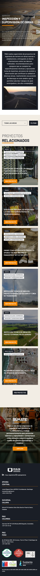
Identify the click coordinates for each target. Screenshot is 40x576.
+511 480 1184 (6, 544)
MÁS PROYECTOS (20, 392)
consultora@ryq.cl (8, 491)
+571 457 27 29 (6, 525)
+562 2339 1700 (7, 493)
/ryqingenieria (21, 475)
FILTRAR (34, 123)
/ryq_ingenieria (10, 475)
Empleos (20, 449)
